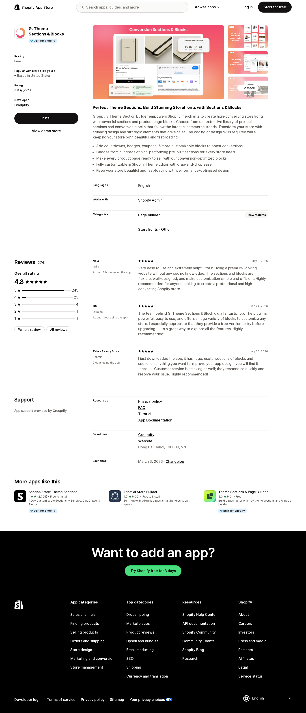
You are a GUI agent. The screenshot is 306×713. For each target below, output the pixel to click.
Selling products (84, 632)
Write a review (29, 329)
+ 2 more (248, 88)
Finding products (84, 623)
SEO (130, 658)
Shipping (133, 667)
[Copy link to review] (101, 261)
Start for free (275, 7)
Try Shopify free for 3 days (153, 570)
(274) (27, 90)
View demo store (46, 131)
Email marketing (140, 649)
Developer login (27, 699)
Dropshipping (137, 614)
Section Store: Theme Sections (53, 492)
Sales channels (82, 614)
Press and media (252, 641)
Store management (86, 667)
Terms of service (61, 699)
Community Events (198, 641)
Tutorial (144, 414)
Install (46, 118)
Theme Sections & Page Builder (243, 492)
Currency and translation (147, 676)
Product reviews (140, 632)
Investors (246, 632)
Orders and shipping (87, 641)
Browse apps (205, 7)
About (243, 614)
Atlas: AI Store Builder (140, 492)
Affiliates (246, 658)
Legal (243, 667)
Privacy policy (150, 401)
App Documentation (155, 420)
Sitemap (117, 699)
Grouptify (21, 105)
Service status (250, 676)
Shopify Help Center (199, 614)
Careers (245, 623)
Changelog (175, 461)
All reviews (58, 329)
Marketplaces (138, 623)
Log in (247, 7)
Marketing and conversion (92, 658)
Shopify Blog (193, 649)
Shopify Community (199, 632)
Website (145, 441)
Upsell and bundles (142, 641)
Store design (81, 649)
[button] (58, 501)
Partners (245, 649)
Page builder (149, 215)
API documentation (198, 623)
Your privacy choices (147, 699)
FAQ (141, 407)
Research (190, 658)
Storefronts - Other (154, 229)
